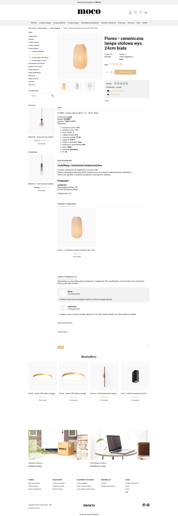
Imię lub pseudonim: (65, 323)
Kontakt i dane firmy (132, 483)
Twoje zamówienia (59, 483)
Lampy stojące (33, 48)
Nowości (31, 82)
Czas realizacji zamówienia (86, 489)
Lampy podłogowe (37, 51)
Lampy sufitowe (33, 45)
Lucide (118, 87)
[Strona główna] (89, 12)
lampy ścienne (33, 78)
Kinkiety (31, 39)
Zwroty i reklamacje (34, 489)
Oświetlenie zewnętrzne (36, 63)
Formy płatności (82, 483)
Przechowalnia (57, 489)
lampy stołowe (33, 69)
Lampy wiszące (33, 42)
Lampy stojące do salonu (40, 57)
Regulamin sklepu (34, 483)
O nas (127, 489)
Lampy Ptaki (32, 36)
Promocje (31, 85)
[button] (115, 91)
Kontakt (103, 483)
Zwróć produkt (33, 486)
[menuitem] (34, 23)
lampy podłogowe (34, 72)
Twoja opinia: (62, 332)
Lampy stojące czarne (38, 60)
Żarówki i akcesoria (35, 66)
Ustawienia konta (58, 486)
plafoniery (31, 75)
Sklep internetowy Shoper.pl (89, 514)
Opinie (127, 486)
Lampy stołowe (36, 54)
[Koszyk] (146, 14)
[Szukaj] (52, 95)
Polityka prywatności (108, 486)
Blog (126, 492)
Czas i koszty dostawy (84, 486)
